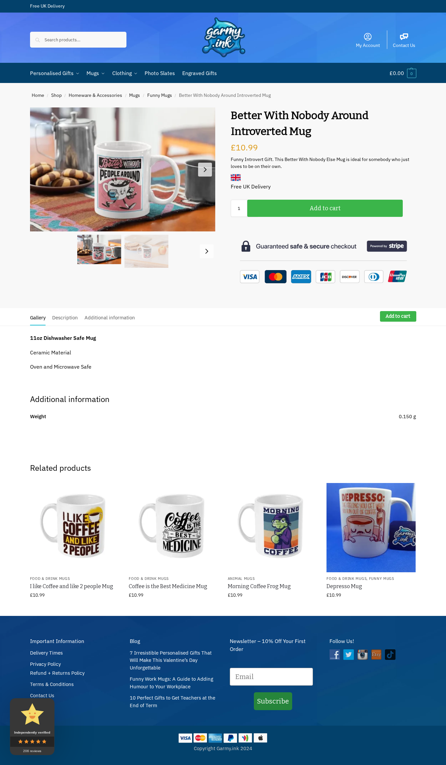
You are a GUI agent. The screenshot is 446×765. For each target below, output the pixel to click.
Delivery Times (46, 653)
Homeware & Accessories (95, 95)
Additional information (110, 317)
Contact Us (404, 45)
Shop (56, 95)
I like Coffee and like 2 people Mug (71, 586)
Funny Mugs (159, 95)
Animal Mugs (241, 578)
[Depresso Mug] (371, 527)
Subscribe (273, 701)
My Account (368, 45)
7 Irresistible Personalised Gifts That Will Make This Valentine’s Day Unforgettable (171, 660)
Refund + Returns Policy (57, 673)
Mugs (134, 95)
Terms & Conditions (52, 684)
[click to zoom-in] (123, 169)
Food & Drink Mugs (50, 578)
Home (38, 95)
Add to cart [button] (74, 609)
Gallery (38, 317)
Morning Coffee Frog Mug (259, 586)
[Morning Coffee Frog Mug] (272, 527)
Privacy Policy (45, 664)
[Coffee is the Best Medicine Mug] (173, 527)
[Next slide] (205, 170)
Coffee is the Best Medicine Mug (168, 586)
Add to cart (325, 208)
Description (65, 317)
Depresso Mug (344, 586)
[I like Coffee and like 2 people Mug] (74, 527)
